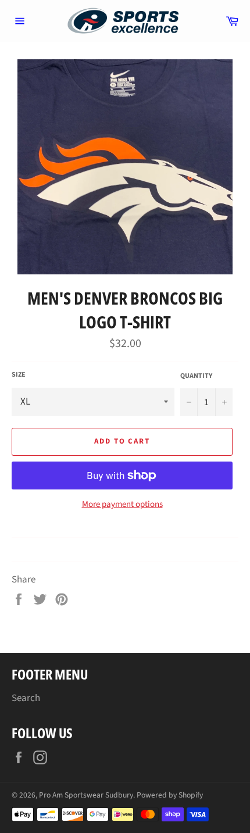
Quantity (196, 376)
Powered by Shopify (170, 794)
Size (19, 375)
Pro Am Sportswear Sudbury (86, 794)
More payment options (122, 504)
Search (26, 698)
